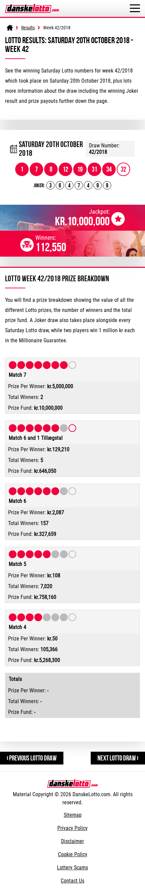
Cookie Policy (72, 854)
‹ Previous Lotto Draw (32, 758)
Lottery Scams (72, 867)
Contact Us (72, 880)
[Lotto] (10, 28)
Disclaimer (72, 841)
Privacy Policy (72, 828)
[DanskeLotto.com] (32, 7)
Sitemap (73, 815)
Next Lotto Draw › (117, 758)
